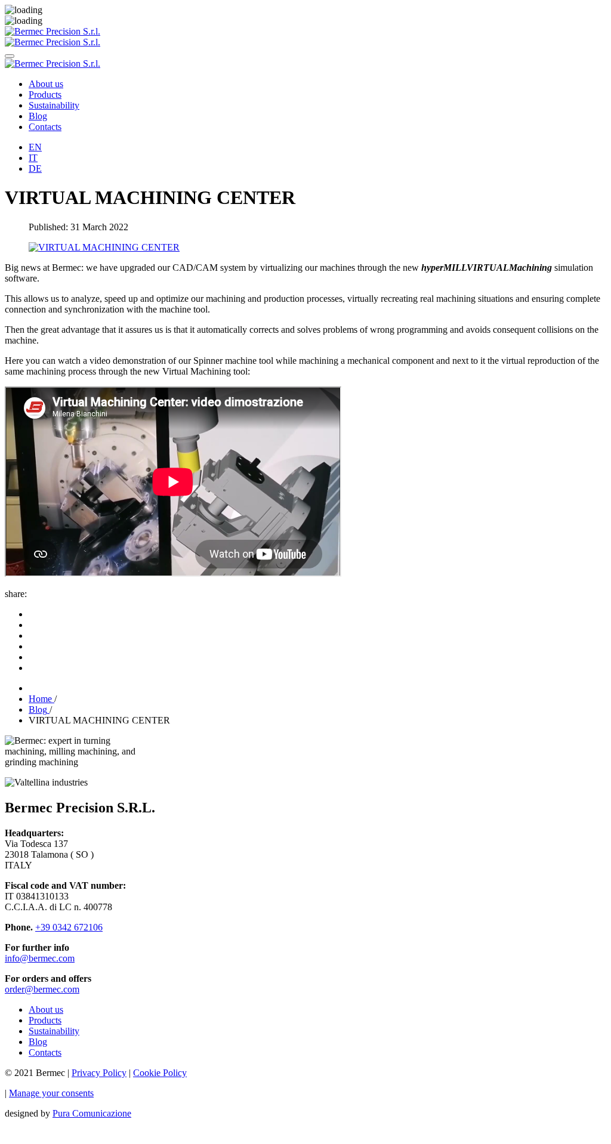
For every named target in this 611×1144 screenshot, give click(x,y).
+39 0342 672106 (69, 927)
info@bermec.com (40, 958)
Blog (38, 116)
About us (46, 84)
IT (33, 158)
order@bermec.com (42, 989)
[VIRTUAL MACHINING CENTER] (104, 247)
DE (35, 168)
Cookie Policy (160, 1073)
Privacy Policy (99, 1073)
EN (35, 147)
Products (45, 94)
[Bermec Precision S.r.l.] (52, 31)
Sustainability (54, 105)
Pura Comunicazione (92, 1113)
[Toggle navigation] (9, 56)
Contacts (45, 127)
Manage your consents (51, 1093)
